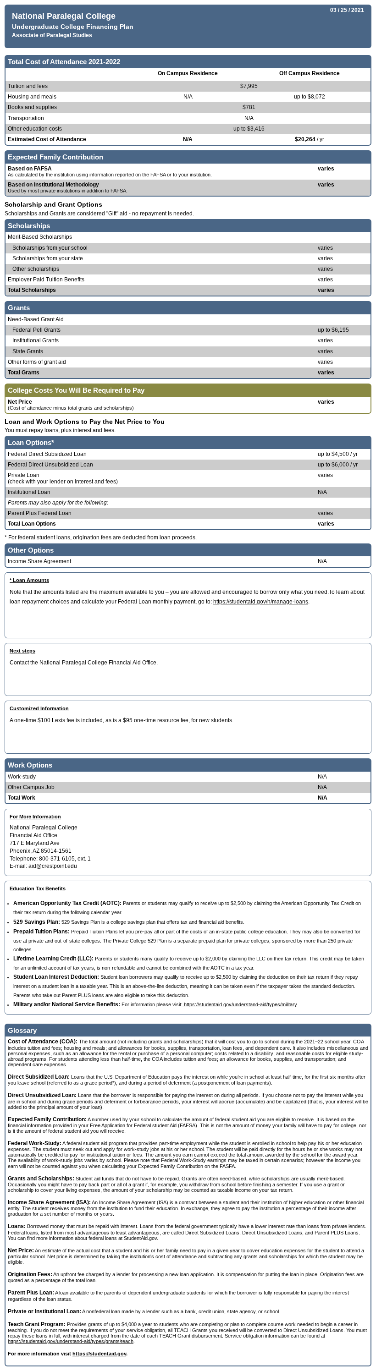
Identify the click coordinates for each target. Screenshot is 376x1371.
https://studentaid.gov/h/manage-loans (260, 601)
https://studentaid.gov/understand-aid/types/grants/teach (70, 1341)
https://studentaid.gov (99, 1353)
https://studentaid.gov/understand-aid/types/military (239, 1004)
